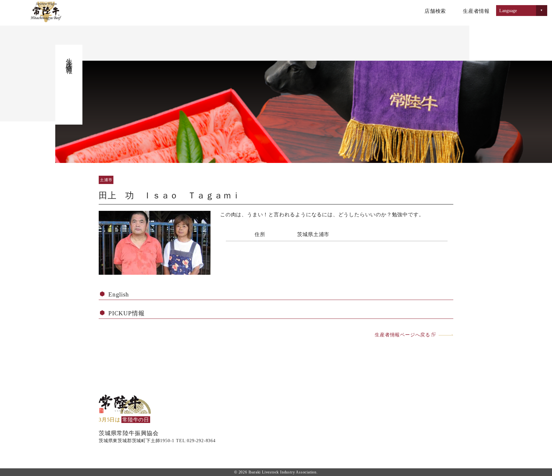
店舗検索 (435, 11)
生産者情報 (476, 11)
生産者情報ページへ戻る (402, 334)
